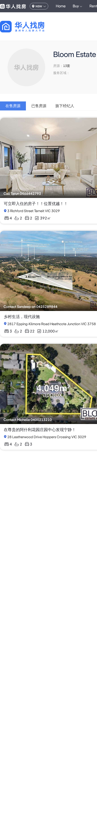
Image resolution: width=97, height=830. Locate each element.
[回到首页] (30, 26)
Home (61, 6)
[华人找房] (13, 6)
